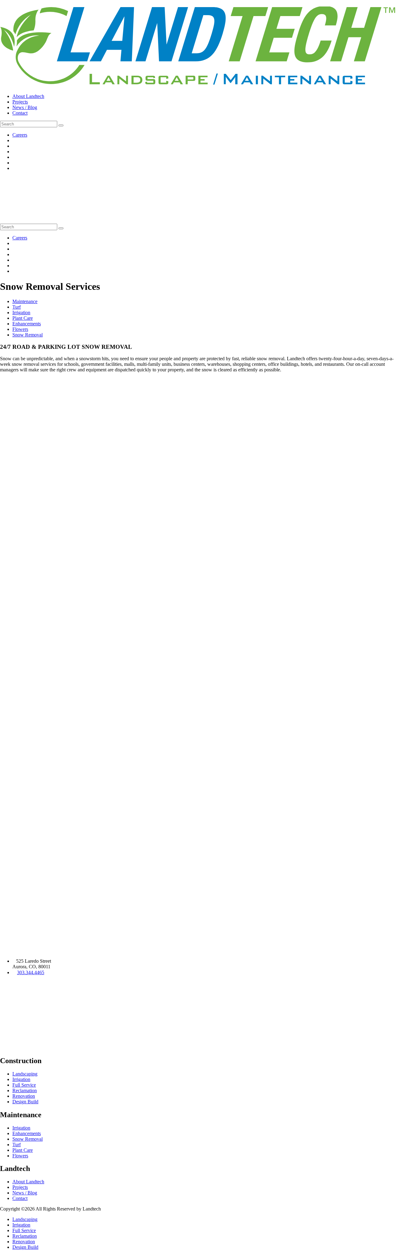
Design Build (25, 1101)
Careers (19, 134)
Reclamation (24, 1090)
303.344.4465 (30, 972)
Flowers (20, 329)
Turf (16, 307)
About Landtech (28, 96)
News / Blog (24, 107)
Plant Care (22, 318)
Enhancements (26, 323)
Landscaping (24, 1073)
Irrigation (21, 312)
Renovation (23, 1096)
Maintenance (24, 301)
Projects (20, 101)
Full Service (24, 1085)
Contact (20, 113)
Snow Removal (27, 334)
